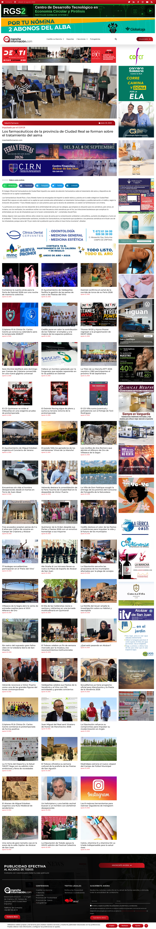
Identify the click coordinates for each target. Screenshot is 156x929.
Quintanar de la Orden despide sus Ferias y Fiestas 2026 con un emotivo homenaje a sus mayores (59, 529)
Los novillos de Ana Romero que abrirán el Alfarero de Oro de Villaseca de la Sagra (96, 450)
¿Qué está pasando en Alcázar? (96, 645)
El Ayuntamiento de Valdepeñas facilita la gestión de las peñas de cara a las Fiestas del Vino (57, 292)
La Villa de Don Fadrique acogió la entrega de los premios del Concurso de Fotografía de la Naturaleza (99, 489)
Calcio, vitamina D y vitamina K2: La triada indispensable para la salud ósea (98, 845)
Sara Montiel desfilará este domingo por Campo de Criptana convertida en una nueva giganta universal (19, 371)
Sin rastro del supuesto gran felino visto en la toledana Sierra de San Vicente (19, 647)
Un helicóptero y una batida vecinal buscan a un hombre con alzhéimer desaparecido (58, 805)
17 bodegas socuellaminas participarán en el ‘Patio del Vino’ (18, 567)
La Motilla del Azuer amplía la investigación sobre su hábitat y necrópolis (96, 608)
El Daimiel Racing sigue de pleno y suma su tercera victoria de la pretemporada (58, 410)
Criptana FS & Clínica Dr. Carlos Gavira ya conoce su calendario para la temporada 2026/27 (19, 331)
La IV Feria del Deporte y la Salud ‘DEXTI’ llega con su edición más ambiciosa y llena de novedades (18, 766)
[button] (55, 39)
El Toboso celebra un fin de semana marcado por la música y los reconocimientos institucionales (58, 647)
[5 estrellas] (7, 180)
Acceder (136, 676)
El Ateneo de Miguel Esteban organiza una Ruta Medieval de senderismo (17, 805)
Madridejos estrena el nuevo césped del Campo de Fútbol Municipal (98, 765)
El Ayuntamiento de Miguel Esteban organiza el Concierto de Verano (19, 449)
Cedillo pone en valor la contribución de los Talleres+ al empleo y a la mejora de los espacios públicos (59, 331)
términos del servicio (140, 911)
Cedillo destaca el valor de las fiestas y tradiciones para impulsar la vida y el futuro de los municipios (98, 529)
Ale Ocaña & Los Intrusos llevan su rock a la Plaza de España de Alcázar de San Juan (59, 568)
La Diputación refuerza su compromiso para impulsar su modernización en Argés (95, 726)
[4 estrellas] (6, 180)
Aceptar (111, 926)
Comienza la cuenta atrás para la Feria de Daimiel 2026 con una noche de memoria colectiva (20, 292)
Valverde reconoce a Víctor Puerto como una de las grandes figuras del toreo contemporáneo (19, 687)
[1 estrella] (2, 180)
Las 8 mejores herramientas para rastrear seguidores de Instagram (97, 804)
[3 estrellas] (5, 180)
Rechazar (125, 926)
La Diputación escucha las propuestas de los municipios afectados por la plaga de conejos (97, 568)
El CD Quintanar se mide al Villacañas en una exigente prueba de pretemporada (19, 410)
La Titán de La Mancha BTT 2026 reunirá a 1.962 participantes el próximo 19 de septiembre (96, 371)
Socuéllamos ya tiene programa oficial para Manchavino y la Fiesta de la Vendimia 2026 (97, 687)
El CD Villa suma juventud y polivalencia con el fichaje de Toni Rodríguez (97, 410)
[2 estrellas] (4, 180)
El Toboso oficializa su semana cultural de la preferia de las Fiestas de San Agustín (58, 766)
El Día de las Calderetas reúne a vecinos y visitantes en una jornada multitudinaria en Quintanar (58, 608)
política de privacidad (112, 906)
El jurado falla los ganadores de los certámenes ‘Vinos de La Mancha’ (58, 449)
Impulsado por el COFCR (13, 127)
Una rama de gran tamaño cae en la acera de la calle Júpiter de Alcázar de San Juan (19, 845)
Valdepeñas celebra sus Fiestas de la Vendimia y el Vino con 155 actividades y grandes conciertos (59, 687)
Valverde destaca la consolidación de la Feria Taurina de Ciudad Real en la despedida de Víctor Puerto (59, 489)
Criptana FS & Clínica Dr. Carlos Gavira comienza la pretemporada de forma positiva (18, 726)
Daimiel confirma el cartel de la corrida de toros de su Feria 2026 (97, 291)
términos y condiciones (129, 906)
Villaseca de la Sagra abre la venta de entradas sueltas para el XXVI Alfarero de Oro (20, 608)
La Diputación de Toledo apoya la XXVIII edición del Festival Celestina (58, 844)
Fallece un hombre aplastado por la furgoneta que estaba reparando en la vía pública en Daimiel (58, 371)
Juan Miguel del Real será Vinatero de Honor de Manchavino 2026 (58, 725)
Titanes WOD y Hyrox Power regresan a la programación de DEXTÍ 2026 (96, 331)
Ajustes (137, 926)
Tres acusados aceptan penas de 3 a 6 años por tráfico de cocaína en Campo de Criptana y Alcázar (19, 529)
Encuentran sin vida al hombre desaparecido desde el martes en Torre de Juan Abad (18, 489)
